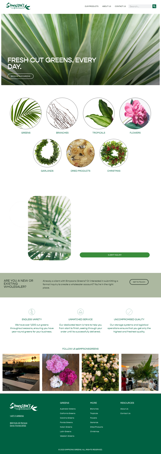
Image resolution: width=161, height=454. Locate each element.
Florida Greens (66, 422)
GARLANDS (47, 170)
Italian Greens (66, 427)
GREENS (25, 132)
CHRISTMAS (113, 170)
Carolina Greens (67, 418)
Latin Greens (65, 431)
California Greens (67, 413)
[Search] (154, 6)
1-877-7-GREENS (17, 416)
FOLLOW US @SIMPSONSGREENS (80, 348)
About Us (106, 6)
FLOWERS (135, 132)
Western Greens (67, 436)
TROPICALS (98, 132)
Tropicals (94, 413)
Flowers (93, 418)
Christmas (94, 431)
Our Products (91, 6)
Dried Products (96, 427)
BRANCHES (62, 132)
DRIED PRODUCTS (80, 170)
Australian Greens (67, 409)
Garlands (94, 422)
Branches (94, 409)
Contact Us (120, 6)
